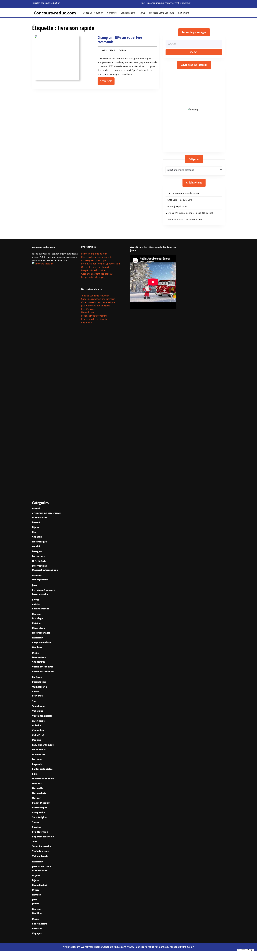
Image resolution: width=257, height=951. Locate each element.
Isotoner (37, 759)
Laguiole (37, 764)
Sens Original (39, 817)
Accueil (36, 508)
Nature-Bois (39, 793)
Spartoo (36, 826)
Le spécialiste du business (94, 270)
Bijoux (35, 527)
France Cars (38, 754)
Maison (36, 614)
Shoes (35, 822)
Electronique (39, 541)
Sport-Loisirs (39, 923)
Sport (35, 701)
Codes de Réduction (93, 12)
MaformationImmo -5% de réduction (184, 219)
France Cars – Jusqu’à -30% (179, 199)
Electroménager (41, 632)
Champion (38, 730)
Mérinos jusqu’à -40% (176, 206)
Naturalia (37, 788)
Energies (37, 551)
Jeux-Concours (88, 308)
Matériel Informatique (45, 569)
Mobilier (37, 913)
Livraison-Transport (43, 589)
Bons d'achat (39, 884)
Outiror (36, 797)
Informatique (39, 565)
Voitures (37, 928)
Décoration (38, 627)
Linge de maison (41, 642)
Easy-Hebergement (43, 744)
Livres (35, 599)
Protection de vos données (94, 318)
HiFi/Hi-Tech (39, 560)
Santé (35, 691)
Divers (35, 889)
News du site (87, 312)
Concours (112, 12)
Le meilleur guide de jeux (94, 253)
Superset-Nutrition (43, 836)
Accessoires (39, 656)
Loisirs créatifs (40, 608)
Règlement (183, 12)
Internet (37, 575)
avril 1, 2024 (107, 50)
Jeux (34, 585)
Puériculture (39, 681)
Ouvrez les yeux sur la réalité (96, 267)
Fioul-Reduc (39, 749)
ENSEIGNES (38, 721)
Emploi (36, 546)
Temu (35, 841)
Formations (38, 556)
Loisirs (36, 604)
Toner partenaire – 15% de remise (182, 193)
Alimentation (39, 517)
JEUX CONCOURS (41, 866)
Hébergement (40, 579)
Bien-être (37, 695)
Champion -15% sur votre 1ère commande (120, 39)
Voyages (37, 933)
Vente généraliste (42, 715)
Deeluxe (36, 739)
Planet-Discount (41, 802)
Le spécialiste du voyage (93, 276)
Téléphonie (38, 706)
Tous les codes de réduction (95, 295)
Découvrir (107, 81)
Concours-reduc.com (55, 13)
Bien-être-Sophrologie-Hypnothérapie (100, 263)
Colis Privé (38, 735)
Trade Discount (40, 851)
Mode (35, 652)
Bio (34, 531)
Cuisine (36, 622)
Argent (36, 875)
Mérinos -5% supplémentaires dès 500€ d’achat (189, 212)
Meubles (37, 647)
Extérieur (37, 637)
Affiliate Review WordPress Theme (82, 946)
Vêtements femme (42, 666)
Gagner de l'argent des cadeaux (97, 273)
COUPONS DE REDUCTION (46, 513)
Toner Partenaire (41, 846)
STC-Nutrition (40, 831)
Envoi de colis (40, 593)
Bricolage (37, 618)
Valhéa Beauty (40, 855)
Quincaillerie (39, 686)
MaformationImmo (43, 778)
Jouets (35, 903)
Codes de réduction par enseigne (98, 302)
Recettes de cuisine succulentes (97, 256)
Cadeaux (37, 536)
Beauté (36, 522)
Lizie (34, 773)
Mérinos (37, 783)
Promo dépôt (39, 807)
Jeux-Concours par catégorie (95, 305)
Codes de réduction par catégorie (98, 298)
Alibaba (36, 725)
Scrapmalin (38, 812)
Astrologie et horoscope (93, 260)
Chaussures (38, 661)
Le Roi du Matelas (42, 768)
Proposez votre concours (161, 12)
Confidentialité (128, 12)
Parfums (37, 677)
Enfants (36, 894)
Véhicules (37, 710)
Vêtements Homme (43, 671)
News (142, 12)
